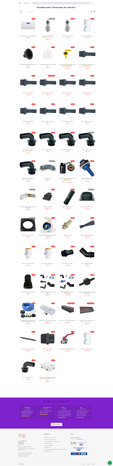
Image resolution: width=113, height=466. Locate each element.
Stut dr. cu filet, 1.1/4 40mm (87, 121)
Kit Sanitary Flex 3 (47, 178)
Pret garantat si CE (48, 451)
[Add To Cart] (28, 27)
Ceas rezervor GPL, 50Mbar (67, 35)
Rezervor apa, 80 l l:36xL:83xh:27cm (87, 320)
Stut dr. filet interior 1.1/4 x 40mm (28, 292)
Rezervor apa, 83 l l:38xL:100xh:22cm (28, 35)
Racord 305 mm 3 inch (67, 206)
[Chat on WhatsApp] (110, 463)
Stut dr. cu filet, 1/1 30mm (28, 121)
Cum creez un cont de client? (50, 437)
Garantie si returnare (48, 445)
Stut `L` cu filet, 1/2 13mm (28, 377)
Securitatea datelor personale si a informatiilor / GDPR (55, 449)
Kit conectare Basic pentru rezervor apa (48, 293)
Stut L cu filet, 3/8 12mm (28, 149)
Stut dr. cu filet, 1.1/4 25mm (47, 121)
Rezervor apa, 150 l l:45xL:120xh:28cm (67, 320)
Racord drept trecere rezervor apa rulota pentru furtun (87, 293)
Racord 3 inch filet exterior (86, 206)
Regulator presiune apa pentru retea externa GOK (28, 207)
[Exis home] (19, 3)
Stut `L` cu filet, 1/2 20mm (47, 149)
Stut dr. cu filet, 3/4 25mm (87, 92)
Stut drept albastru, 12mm (87, 178)
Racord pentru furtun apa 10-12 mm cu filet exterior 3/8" (87, 65)
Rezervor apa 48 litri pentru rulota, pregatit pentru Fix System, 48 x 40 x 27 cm (47, 378)
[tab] (92, 11)
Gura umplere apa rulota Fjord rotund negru (28, 65)
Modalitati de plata (48, 443)
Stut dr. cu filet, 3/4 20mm (67, 92)
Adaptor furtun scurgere (87, 235)
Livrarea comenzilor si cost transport (51, 441)
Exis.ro (23, 464)
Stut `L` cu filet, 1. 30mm (87, 149)
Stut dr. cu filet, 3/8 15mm (28, 92)
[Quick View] (24, 27)
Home (84, 464)
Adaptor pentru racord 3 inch (28, 235)
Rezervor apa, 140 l (48, 206)
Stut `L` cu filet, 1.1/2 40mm (28, 178)
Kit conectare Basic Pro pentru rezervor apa (67, 293)
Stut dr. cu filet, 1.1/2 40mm (67, 263)
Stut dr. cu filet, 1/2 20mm (47, 92)
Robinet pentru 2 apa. (67, 348)
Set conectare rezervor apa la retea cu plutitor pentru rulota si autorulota (28, 321)
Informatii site (47, 447)
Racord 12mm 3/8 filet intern (87, 35)
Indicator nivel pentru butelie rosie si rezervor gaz (67, 179)
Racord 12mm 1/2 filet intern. (87, 348)
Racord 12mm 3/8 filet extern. (48, 263)
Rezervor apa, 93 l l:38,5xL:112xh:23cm (47, 320)
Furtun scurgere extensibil (28, 348)
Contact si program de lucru (50, 439)
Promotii (88, 464)
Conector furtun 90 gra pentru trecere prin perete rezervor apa (67, 65)
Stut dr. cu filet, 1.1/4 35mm (67, 121)
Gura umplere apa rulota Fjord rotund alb (47, 65)
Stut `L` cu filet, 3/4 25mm (67, 149)
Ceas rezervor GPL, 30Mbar (48, 35)
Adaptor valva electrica (47, 348)
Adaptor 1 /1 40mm (67, 235)
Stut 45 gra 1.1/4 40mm (86, 263)
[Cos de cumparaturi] (94, 3)
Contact (93, 464)
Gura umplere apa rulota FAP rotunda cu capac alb (47, 236)
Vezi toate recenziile (56, 424)
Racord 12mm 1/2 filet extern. (28, 263)
